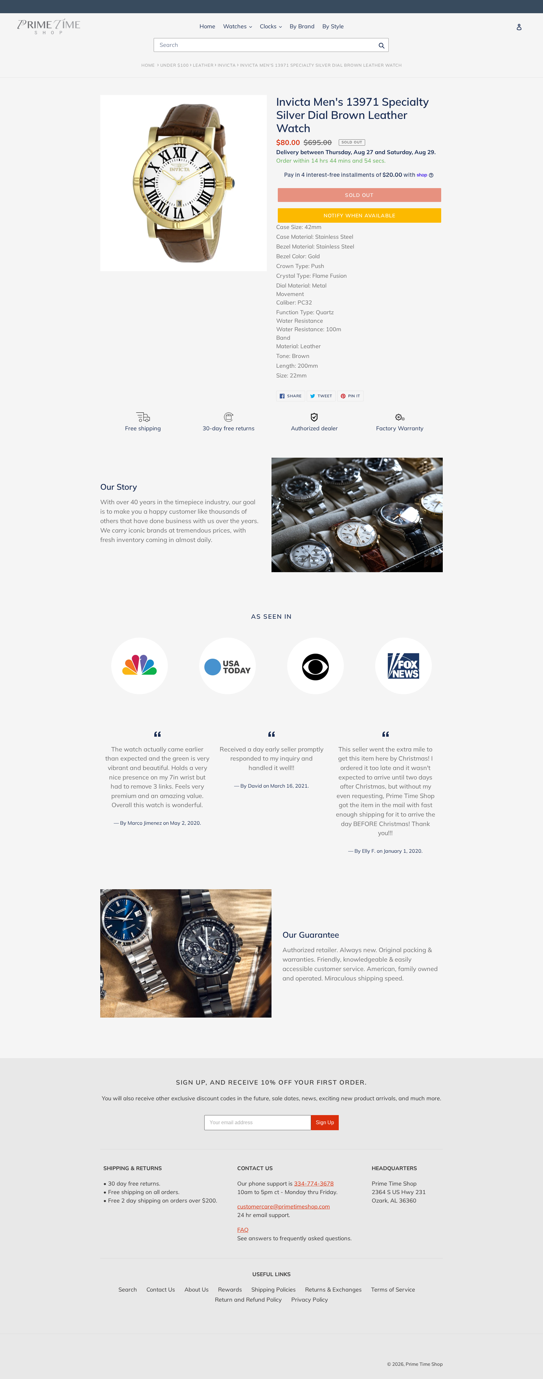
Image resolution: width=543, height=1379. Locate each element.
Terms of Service (393, 1289)
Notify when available (360, 215)
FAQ (243, 1229)
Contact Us (160, 1289)
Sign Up (325, 1122)
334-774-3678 (314, 1183)
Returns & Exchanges (333, 1289)
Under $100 (174, 65)
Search (127, 1289)
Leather (203, 65)
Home (148, 65)
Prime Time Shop (424, 1364)
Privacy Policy (309, 1299)
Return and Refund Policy (248, 1299)
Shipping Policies (273, 1289)
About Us (196, 1289)
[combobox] (271, 45)
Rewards (230, 1289)
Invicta (227, 65)
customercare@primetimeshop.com (283, 1206)
